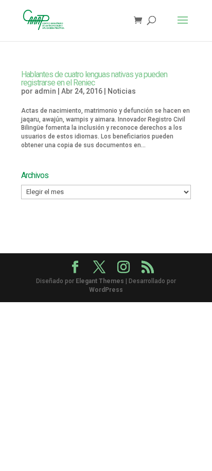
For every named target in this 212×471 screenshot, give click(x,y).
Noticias (122, 91)
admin (45, 91)
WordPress (106, 289)
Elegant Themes (100, 281)
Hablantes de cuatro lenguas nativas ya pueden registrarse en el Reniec (94, 78)
